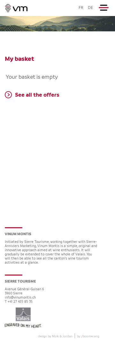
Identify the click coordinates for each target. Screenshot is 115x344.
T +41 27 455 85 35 (19, 302)
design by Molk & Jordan (55, 336)
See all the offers (37, 95)
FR (81, 8)
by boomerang (88, 336)
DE (90, 8)
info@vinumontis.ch (20, 298)
